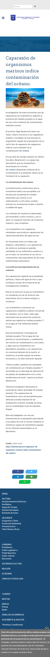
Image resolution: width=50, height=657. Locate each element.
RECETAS (6, 599)
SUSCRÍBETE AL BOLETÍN (13, 620)
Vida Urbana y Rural (10, 529)
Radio (4, 610)
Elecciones (6, 559)
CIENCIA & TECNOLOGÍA (12, 579)
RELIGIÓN (6, 569)
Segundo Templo (9, 507)
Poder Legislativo (10, 550)
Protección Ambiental (11, 524)
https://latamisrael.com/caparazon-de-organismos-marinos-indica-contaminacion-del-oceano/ (24, 450)
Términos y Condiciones (12, 625)
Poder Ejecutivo (9, 553)
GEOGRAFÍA (7, 518)
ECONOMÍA (7, 574)
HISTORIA (6, 499)
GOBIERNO (7, 544)
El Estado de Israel (10, 513)
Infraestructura (8, 526)
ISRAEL (5, 494)
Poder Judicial (8, 556)
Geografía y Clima (10, 521)
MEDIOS (5, 604)
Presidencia (7, 547)
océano (25, 151)
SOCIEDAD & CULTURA (12, 564)
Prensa (5, 607)
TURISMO (6, 594)
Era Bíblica (6, 504)
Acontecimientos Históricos (14, 502)
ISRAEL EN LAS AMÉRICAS (13, 615)
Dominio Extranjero (10, 510)
